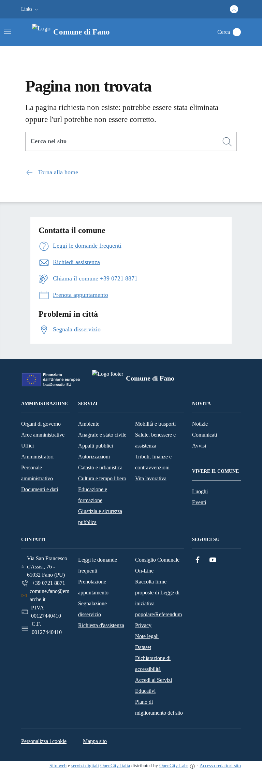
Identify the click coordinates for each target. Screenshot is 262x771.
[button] (30, 9)
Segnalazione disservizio (92, 609)
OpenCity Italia (115, 765)
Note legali (147, 636)
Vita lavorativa (150, 478)
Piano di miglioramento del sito (159, 707)
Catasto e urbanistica (100, 467)
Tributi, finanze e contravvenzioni (153, 462)
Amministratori (37, 456)
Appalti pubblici (95, 446)
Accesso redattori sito (220, 765)
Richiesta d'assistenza (101, 625)
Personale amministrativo (37, 473)
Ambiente (88, 424)
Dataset (143, 647)
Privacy (143, 625)
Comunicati (204, 435)
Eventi (199, 502)
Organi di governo (41, 424)
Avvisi (199, 446)
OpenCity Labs (173, 765)
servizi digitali (85, 765)
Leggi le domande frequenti (97, 565)
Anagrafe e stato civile (102, 435)
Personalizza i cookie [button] (44, 741)
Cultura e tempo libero (102, 478)
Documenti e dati (39, 489)
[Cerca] (227, 141)
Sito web (58, 765)
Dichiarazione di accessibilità (153, 663)
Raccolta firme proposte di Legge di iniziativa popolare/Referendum (158, 598)
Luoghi (200, 491)
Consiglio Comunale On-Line (157, 565)
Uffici (27, 446)
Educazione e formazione (92, 494)
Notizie (200, 424)
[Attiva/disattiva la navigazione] (7, 31)
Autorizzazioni (94, 456)
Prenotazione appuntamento (93, 587)
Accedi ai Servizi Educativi (153, 685)
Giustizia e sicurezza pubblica (100, 516)
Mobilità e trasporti (155, 424)
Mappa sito (95, 741)
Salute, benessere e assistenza (155, 440)
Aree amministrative (42, 435)
